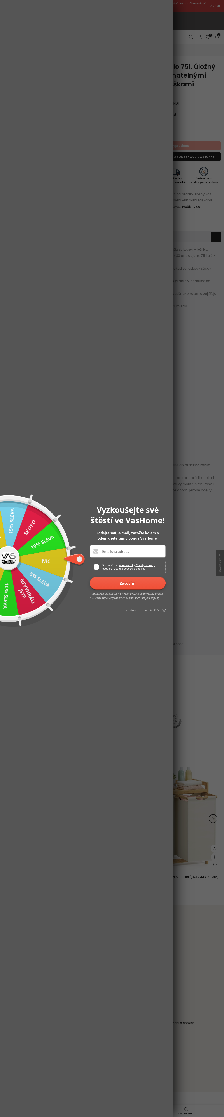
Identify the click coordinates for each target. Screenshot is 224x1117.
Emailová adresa (115, 551)
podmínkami (125, 565)
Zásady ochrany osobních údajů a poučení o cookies (128, 566)
